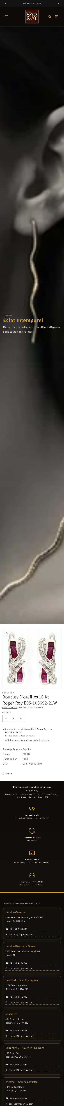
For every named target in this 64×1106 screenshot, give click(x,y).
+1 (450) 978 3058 (16, 962)
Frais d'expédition (9, 707)
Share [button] (8, 773)
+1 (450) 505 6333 (16, 928)
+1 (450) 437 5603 (16, 1030)
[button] (6, 16)
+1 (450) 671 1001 (16, 996)
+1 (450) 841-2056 (16, 1064)
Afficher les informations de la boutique (27, 740)
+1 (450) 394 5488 (16, 1098)
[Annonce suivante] (58, 3)
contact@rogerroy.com (19, 934)
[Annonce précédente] (5, 3)
